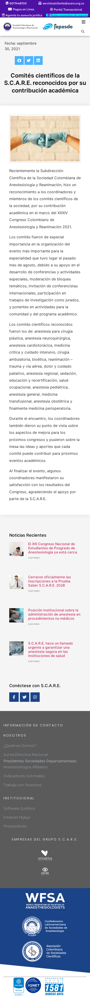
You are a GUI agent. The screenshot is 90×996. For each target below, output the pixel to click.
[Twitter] (24, 697)
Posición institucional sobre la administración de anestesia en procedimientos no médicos (54, 614)
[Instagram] (35, 697)
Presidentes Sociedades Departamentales (39, 761)
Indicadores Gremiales (24, 776)
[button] (19, 60)
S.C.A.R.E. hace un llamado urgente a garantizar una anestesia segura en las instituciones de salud (50, 649)
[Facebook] (14, 697)
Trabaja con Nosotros (22, 785)
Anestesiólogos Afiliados (25, 767)
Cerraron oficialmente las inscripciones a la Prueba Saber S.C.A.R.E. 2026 (49, 581)
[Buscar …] (83, 31)
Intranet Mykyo (16, 817)
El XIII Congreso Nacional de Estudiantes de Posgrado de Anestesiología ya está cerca (52, 548)
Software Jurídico (19, 808)
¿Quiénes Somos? (19, 745)
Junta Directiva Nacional (25, 754)
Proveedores (15, 826)
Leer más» (34, 557)
